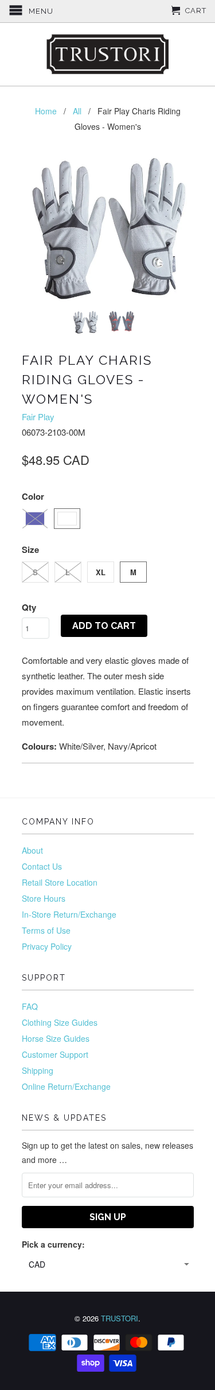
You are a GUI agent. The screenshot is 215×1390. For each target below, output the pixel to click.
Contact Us (42, 866)
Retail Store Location (59, 882)
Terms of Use (46, 930)
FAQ (30, 1006)
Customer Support (55, 1054)
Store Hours (43, 898)
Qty (29, 607)
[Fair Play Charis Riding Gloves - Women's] (108, 228)
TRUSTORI (119, 1318)
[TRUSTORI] (108, 54)
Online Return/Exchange (66, 1086)
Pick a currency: (53, 1244)
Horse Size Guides (55, 1038)
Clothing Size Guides (59, 1022)
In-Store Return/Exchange (69, 914)
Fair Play (38, 417)
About (32, 850)
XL (100, 572)
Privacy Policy (47, 946)
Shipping (37, 1070)
